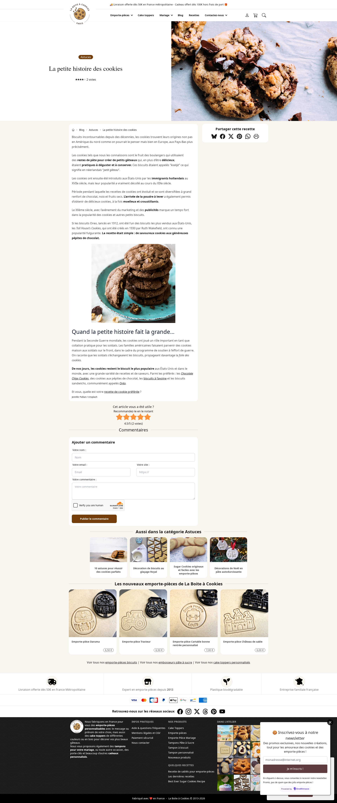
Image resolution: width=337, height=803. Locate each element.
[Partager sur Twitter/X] (231, 136)
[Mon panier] (255, 15)
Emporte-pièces (119, 15)
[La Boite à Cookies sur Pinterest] (214, 711)
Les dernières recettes (181, 776)
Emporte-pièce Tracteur (136, 641)
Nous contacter (141, 742)
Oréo (123, 383)
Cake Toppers (176, 728)
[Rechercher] (264, 15)
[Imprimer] (256, 136)
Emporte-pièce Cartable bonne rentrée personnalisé (191, 643)
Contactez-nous (214, 15)
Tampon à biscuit (178, 747)
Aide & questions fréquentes (148, 728)
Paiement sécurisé (142, 737)
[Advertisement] (235, 170)
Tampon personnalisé (181, 752)
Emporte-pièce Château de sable (242, 641)
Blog (81, 129)
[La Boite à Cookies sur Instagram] (188, 711)
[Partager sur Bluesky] (214, 136)
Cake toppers (146, 15)
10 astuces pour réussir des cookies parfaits (108, 570)
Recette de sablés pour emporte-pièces (191, 771)
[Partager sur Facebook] (222, 136)
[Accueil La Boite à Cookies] (73, 129)
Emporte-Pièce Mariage (182, 737)
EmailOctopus (302, 789)
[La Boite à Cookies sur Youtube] (222, 711)
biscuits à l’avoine (155, 378)
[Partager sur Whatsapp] (248, 136)
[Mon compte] (247, 15)
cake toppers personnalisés (231, 662)
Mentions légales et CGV (146, 733)
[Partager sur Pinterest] (239, 136)
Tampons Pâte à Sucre (181, 742)
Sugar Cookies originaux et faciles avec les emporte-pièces (188, 570)
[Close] (330, 722)
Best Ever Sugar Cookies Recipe (186, 781)
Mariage (164, 15)
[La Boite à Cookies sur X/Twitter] (197, 711)
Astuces (86, 57)
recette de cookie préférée (121, 392)
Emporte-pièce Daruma (86, 641)
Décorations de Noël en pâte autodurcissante (228, 570)
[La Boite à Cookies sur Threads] (205, 711)
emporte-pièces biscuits (121, 662)
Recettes (194, 15)
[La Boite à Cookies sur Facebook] (180, 711)
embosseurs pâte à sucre (175, 662)
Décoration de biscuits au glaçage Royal (148, 570)
